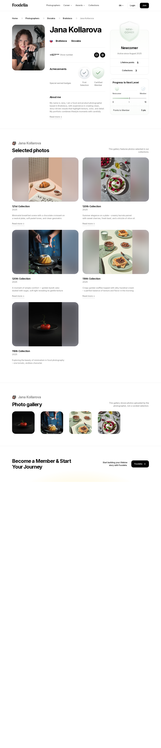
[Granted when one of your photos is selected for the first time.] (84, 73)
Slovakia (76, 40)
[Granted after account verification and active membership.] (98, 73)
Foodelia (20, 5)
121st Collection (21, 206)
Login (132, 5)
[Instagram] (96, 54)
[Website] (102, 54)
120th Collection (92, 206)
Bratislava (61, 40)
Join (144, 5)
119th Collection (91, 278)
